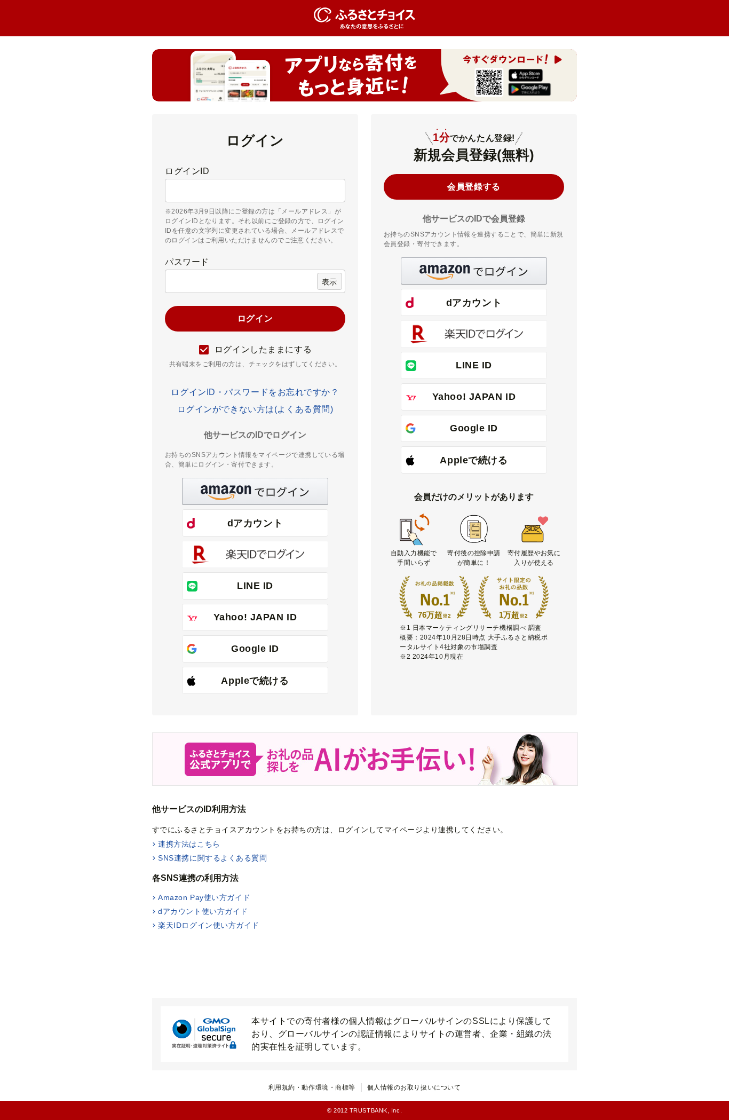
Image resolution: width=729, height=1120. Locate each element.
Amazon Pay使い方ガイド (204, 897)
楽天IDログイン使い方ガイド (208, 925)
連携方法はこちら (189, 844)
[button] (255, 491)
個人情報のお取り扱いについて (414, 1087)
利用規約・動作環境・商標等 (311, 1087)
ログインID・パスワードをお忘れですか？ (255, 392)
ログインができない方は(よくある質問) (255, 409)
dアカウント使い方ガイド (203, 911)
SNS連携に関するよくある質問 (212, 858)
